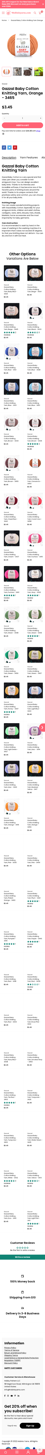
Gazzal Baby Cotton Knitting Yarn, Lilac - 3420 (10, 785)
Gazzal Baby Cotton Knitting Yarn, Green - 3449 (34, 630)
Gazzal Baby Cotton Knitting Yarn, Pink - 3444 (33, 860)
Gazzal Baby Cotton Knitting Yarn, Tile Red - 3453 (10, 1096)
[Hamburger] (4, 13)
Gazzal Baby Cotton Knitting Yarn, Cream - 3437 (11, 554)
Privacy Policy (10, 1347)
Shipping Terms (11, 1355)
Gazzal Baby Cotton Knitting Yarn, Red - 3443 (10, 1019)
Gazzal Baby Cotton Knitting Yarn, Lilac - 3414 (33, 747)
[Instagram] (8, 1396)
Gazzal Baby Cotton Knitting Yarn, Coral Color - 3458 (34, 517)
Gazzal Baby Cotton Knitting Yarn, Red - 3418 (10, 979)
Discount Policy (11, 1363)
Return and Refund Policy (15, 1353)
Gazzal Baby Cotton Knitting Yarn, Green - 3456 (11, 671)
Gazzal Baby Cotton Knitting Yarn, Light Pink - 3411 (33, 1217)
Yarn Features (29, 157)
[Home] (5, 1452)
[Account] (28, 1452)
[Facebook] (4, 147)
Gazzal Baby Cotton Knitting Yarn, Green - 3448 (11, 630)
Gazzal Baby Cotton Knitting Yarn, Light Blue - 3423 (33, 707)
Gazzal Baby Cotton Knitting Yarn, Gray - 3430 (34, 590)
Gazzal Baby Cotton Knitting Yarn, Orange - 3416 (11, 822)
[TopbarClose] (43, 4)
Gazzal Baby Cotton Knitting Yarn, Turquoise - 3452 (10, 1138)
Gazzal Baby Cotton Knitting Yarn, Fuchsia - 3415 (35, 554)
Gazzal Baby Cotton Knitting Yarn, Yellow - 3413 (34, 1175)
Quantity (5, 114)
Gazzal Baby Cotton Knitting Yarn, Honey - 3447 (11, 706)
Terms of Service (11, 1350)
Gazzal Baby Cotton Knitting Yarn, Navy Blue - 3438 (10, 1058)
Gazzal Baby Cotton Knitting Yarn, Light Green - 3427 (11, 748)
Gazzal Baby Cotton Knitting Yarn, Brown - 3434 (11, 438)
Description (9, 157)
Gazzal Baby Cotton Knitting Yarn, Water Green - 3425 (34, 1138)
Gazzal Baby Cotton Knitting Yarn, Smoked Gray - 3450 (34, 1058)
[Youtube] (18, 1396)
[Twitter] (9, 147)
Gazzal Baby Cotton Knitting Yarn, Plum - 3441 (33, 895)
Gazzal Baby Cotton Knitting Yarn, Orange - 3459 (33, 823)
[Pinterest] (15, 147)
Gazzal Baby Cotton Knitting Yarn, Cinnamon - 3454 (34, 480)
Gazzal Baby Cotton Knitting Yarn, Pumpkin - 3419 (10, 937)
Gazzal (4, 84)
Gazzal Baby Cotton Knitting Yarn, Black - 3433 (34, 327)
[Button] (35, 13)
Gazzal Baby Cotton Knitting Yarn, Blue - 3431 (10, 403)
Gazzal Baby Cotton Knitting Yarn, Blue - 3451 (33, 403)
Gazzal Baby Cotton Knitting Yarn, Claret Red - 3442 (11, 517)
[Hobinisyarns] (18, 13)
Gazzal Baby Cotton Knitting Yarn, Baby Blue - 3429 (10, 290)
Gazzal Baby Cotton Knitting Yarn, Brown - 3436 (34, 438)
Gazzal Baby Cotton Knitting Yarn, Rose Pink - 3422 (33, 1020)
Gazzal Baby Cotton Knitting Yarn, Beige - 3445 (11, 327)
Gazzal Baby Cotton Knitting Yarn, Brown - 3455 (11, 479)
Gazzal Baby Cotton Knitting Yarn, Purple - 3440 (34, 936)
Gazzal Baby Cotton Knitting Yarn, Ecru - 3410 (10, 1216)
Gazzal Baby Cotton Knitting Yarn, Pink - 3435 (10, 860)
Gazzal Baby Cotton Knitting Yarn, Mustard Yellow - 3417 (33, 786)
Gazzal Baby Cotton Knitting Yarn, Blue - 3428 (33, 367)
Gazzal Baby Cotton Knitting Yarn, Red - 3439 (33, 979)
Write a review (22, 1257)
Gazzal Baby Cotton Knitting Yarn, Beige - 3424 (34, 289)
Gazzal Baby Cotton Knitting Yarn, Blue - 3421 (10, 367)
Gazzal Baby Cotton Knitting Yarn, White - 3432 (11, 1175)
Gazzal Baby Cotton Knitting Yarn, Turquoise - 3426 (34, 1096)
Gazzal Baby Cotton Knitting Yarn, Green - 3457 (34, 671)
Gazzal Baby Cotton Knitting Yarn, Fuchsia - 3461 (11, 590)
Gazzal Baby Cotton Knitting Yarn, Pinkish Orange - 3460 (10, 896)
